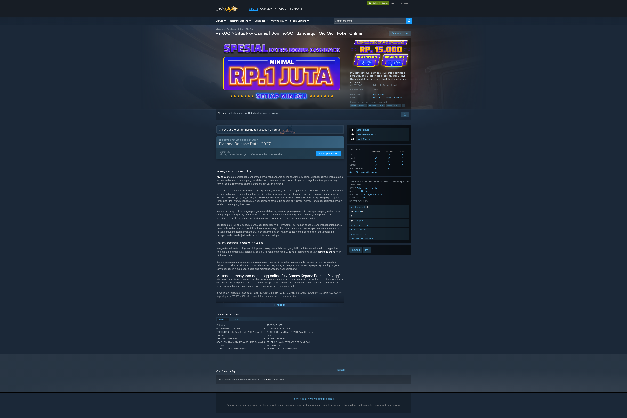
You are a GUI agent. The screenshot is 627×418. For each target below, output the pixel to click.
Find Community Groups (362, 238)
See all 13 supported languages (363, 172)
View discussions (358, 234)
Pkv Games (379, 94)
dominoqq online (326, 251)
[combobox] (370, 21)
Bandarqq (231, 29)
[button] (221, 21)
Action (359, 188)
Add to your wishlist (328, 153)
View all (341, 370)
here (268, 379)
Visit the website (359, 207)
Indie (365, 188)
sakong (397, 105)
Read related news (359, 229)
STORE (253, 8)
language (404, 3)
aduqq (389, 105)
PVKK (363, 198)
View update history (360, 225)
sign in (393, 3)
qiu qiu (381, 105)
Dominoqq (388, 97)
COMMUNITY (268, 8)
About (283, 8)
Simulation (373, 188)
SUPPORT (296, 8)
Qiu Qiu (398, 97)
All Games (220, 29)
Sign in (221, 113)
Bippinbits (365, 191)
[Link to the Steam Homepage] (227, 11)
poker (353, 105)
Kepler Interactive (378, 194)
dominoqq (372, 105)
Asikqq (241, 29)
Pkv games (222, 176)
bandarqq (362, 105)
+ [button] (403, 105)
